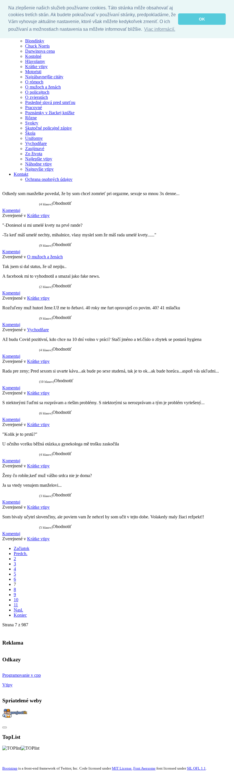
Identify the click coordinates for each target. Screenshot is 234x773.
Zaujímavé (34, 148)
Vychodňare (36, 143)
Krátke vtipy (36, 66)
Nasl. (18, 610)
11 (16, 604)
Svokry (31, 122)
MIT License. (122, 768)
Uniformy (34, 138)
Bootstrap (9, 768)
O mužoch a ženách (43, 87)
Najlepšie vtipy (38, 158)
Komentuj (11, 210)
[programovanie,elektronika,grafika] (14, 716)
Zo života (33, 153)
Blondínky (34, 40)
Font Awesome (144, 768)
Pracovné (33, 107)
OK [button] (202, 19)
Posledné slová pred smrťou (50, 102)
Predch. (20, 553)
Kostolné (33, 56)
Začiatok (21, 548)
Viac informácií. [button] (159, 29)
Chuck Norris (37, 46)
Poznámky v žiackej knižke (49, 112)
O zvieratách (36, 97)
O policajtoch (37, 92)
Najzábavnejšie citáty (44, 76)
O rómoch (34, 81)
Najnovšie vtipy (39, 169)
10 (16, 599)
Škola (30, 133)
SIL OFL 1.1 (196, 768)
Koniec (20, 615)
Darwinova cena (40, 51)
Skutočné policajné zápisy (48, 128)
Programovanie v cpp (21, 675)
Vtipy (7, 684)
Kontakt (21, 174)
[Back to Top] (4, 727)
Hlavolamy (35, 61)
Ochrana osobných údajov (48, 179)
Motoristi (33, 71)
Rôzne (31, 117)
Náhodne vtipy (38, 163)
